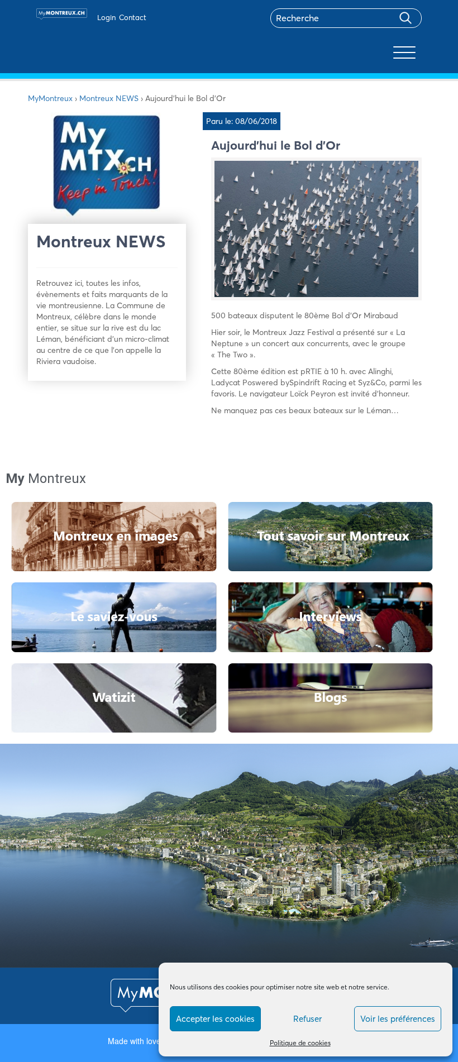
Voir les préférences (397, 1018)
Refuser (307, 1018)
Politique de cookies (300, 1043)
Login (106, 17)
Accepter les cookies (215, 1018)
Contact (132, 17)
